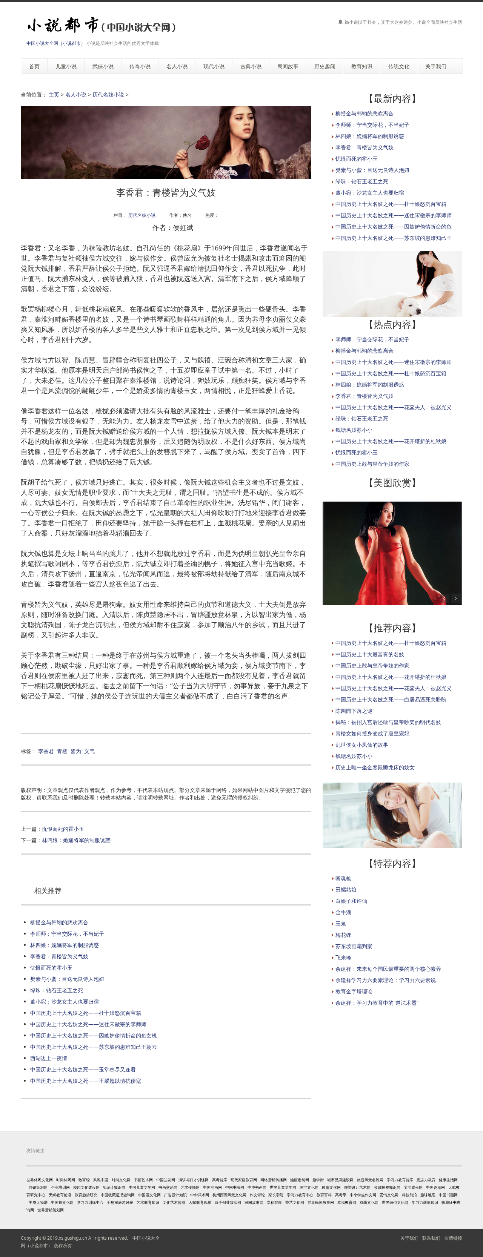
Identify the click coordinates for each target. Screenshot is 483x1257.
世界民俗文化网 (395, 1202)
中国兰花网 (165, 1179)
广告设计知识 (175, 1194)
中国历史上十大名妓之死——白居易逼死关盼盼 (390, 699)
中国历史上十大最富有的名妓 (369, 654)
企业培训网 (60, 1187)
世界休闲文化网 (39, 1179)
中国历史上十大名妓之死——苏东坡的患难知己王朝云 (93, 1046)
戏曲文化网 (369, 1202)
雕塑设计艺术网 (357, 1187)
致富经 (84, 1179)
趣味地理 (427, 1194)
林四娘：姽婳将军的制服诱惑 (76, 840)
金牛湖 (343, 912)
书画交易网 (167, 1187)
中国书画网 (448, 1194)
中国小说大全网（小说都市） (55, 43)
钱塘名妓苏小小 (353, 429)
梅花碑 (343, 934)
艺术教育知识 (148, 1202)
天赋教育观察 (200, 1202)
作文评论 (257, 1194)
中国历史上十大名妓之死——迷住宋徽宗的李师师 (88, 1024)
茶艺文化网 (294, 1202)
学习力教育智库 (400, 1179)
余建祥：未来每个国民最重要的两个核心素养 (388, 968)
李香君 (46, 751)
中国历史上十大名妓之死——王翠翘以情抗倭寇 (85, 1080)
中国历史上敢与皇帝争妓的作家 (372, 463)
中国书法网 (234, 1187)
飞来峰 (343, 957)
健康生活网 (448, 1179)
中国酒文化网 (149, 1194)
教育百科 (324, 1194)
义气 (89, 751)
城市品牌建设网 (340, 1179)
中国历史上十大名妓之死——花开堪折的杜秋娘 (390, 441)
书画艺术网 (143, 1179)
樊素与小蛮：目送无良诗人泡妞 (67, 978)
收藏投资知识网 (387, 1187)
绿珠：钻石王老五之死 (56, 990)
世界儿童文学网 (283, 1187)
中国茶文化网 (62, 1202)
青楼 (62, 751)
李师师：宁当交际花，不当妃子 (67, 933)
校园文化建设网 (86, 1187)
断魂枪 (343, 878)
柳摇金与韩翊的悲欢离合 (59, 922)
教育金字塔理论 (353, 991)
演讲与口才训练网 (193, 1179)
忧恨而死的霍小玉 (63, 828)
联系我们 (431, 1238)
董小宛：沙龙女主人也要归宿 (64, 1001)
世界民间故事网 (321, 1202)
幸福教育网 (346, 1202)
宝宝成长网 (413, 1187)
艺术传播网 (190, 1187)
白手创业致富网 (228, 1202)
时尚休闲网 (65, 1179)
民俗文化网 (331, 1187)
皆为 (76, 751)
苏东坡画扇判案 (353, 946)
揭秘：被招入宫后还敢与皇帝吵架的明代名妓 (388, 722)
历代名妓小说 (108, 94)
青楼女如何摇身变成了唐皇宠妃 (372, 733)
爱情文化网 (389, 1194)
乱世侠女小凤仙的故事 (361, 744)
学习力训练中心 (90, 1202)
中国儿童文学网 (142, 1187)
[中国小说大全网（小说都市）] (99, 25)
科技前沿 (409, 1194)
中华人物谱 (38, 1202)
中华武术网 (199, 1194)
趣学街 (318, 1179)
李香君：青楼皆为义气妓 (59, 956)
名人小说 (75, 94)
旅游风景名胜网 (370, 1179)
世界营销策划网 (50, 1209)
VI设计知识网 (114, 1187)
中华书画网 (257, 1187)
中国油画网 (212, 1187)
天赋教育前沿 (60, 1194)
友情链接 (453, 1238)
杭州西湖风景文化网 (229, 1194)
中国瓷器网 (435, 1187)
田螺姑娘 (346, 889)
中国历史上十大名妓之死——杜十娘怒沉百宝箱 (85, 1012)
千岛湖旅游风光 (120, 1202)
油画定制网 (299, 1179)
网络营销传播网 (273, 1179)
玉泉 (340, 923)
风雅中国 (100, 1179)
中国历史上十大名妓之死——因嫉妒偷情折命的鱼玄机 (93, 1035)
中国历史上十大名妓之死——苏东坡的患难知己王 (393, 237)
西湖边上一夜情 (48, 1058)
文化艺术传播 (174, 1202)
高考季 (340, 1194)
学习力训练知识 (425, 1202)
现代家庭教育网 (244, 1179)
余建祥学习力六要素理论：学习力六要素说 (385, 980)
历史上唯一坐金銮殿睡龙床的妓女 (375, 767)
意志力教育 (426, 1179)
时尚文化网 (121, 1179)
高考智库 (219, 1179)
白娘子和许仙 (351, 900)
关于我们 (409, 1238)
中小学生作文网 (363, 1194)
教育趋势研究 (86, 1194)
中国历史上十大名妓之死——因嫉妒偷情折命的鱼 (393, 226)
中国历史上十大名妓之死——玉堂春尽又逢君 (83, 1069)
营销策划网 (38, 1187)
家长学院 (275, 1194)
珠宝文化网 (309, 1187)
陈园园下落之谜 (353, 710)
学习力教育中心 (300, 1194)
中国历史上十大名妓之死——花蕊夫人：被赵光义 (393, 407)
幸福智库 (274, 1202)
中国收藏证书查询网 (118, 1194)
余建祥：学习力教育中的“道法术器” (376, 1002)
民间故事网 (254, 1202)
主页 (54, 94)
